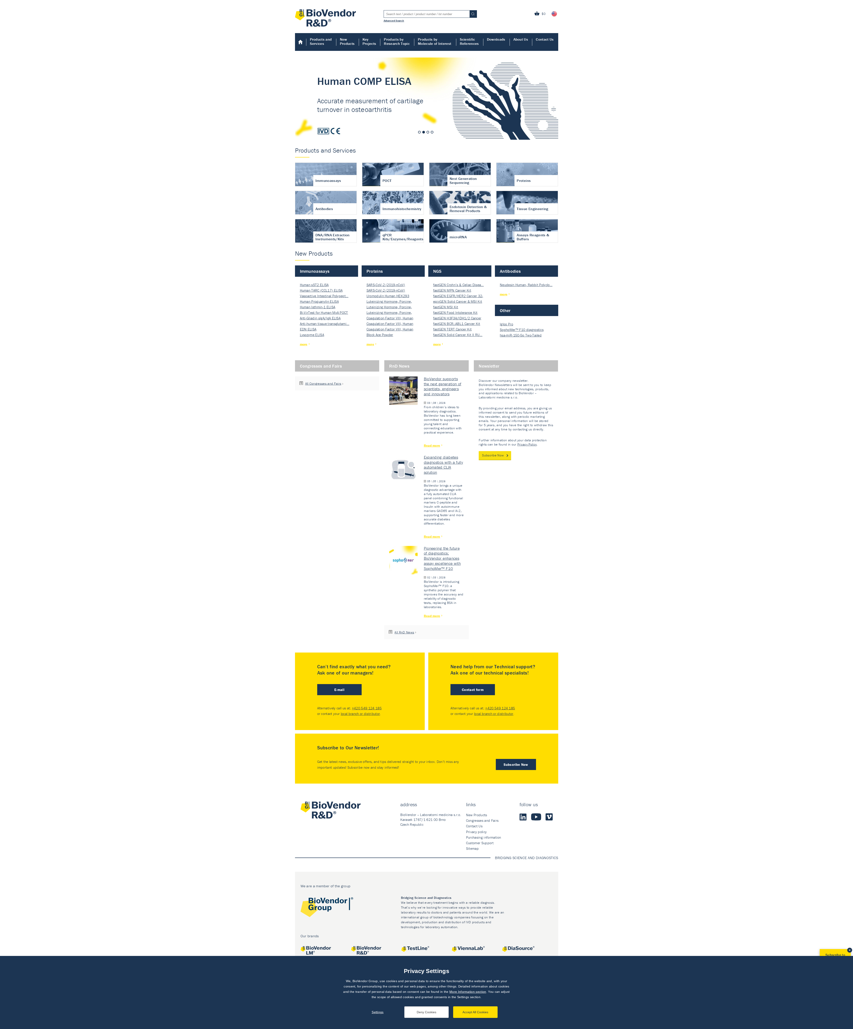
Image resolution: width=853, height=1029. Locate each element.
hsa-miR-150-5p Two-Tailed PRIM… (521, 335)
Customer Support (480, 843)
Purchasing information (483, 837)
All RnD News (404, 632)
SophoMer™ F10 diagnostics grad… (522, 329)
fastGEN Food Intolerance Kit (455, 312)
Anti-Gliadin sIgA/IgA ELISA (320, 318)
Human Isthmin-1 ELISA (317, 307)
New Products (347, 41)
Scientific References (469, 41)
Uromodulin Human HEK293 (388, 296)
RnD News (399, 366)
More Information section (467, 991)
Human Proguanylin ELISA (319, 301)
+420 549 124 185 (367, 708)
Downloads (496, 39)
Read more (432, 445)
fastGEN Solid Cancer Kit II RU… (457, 334)
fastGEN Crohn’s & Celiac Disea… (458, 285)
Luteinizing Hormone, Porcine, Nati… (389, 301)
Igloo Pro (506, 324)
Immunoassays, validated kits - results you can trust (426, 99)
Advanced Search (394, 20)
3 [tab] (427, 132)
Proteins (375, 271)
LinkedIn (523, 816)
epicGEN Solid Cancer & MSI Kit (457, 301)
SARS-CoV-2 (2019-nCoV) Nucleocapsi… (386, 285)
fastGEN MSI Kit (445, 307)
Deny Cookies (426, 1012)
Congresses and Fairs (321, 366)
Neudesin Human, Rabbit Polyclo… (526, 285)
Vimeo (549, 816)
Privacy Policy (527, 444)
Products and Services (321, 41)
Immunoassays (315, 271)
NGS (437, 271)
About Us (520, 39)
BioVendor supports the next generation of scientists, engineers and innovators (442, 386)
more (303, 344)
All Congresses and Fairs (323, 383)
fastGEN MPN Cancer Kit (452, 290)
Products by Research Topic (396, 41)
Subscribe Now (493, 455)
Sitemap (472, 848)
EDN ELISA (308, 329)
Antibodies (510, 271)
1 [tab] (419, 132)
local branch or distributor (360, 713)
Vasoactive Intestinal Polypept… (324, 296)
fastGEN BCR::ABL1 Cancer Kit (456, 323)
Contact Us (545, 39)
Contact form (473, 689)
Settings (378, 1012)
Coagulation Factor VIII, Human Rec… (390, 318)
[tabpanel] (426, 99)
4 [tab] (432, 132)
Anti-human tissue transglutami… (324, 323)
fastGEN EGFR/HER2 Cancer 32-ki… (458, 296)
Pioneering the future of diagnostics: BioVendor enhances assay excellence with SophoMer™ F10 (442, 558)
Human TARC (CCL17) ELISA (321, 290)
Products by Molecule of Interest (434, 41)
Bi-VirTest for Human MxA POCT (324, 312)
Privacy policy (476, 832)
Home (300, 42)
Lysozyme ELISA (312, 334)
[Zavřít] (849, 950)
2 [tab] (423, 132)
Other (505, 310)
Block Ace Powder (380, 334)
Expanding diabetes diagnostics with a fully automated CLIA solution (443, 465)
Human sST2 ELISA (314, 285)
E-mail (339, 689)
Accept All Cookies (475, 1012)
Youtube (536, 816)
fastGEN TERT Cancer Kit (452, 329)
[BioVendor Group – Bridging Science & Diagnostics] (327, 908)
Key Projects (369, 41)
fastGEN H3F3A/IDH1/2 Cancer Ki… (457, 318)
